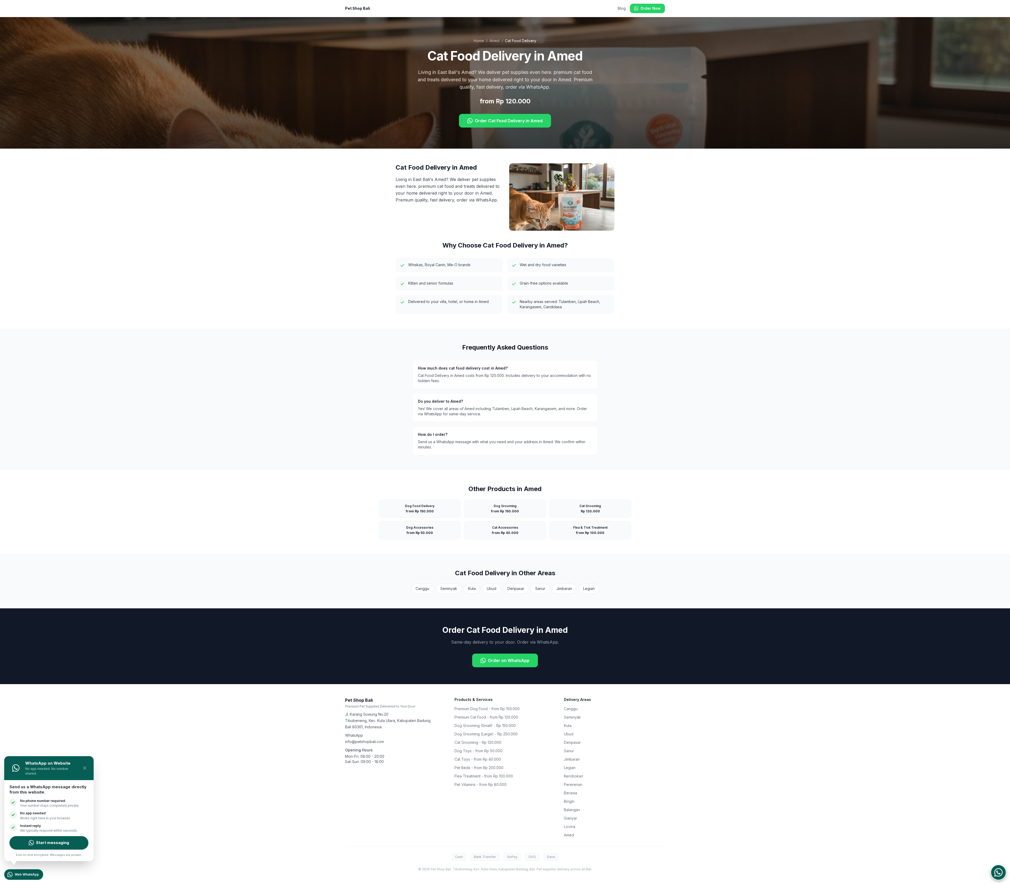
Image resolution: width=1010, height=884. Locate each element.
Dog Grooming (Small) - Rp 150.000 (485, 725)
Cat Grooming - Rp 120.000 (477, 742)
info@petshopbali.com (364, 741)
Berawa (570, 793)
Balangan (572, 809)
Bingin (569, 801)
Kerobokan (573, 776)
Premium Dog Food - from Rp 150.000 (487, 708)
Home (479, 40)
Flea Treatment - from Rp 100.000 (483, 776)
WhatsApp (354, 735)
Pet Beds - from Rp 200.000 (478, 767)
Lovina (569, 826)
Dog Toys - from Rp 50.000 (478, 751)
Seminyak (448, 588)
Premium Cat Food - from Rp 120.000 (486, 717)
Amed (494, 40)
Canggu (422, 588)
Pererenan (573, 784)
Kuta (472, 588)
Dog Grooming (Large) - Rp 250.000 (486, 734)
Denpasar (515, 588)
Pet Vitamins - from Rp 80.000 (480, 784)
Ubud (491, 588)
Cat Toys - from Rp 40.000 (477, 759)
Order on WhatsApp (508, 660)
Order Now (650, 8)
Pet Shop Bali (357, 8)
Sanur (540, 588)
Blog (622, 8)
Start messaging (52, 842)
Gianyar (570, 818)
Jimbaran (564, 588)
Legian (589, 588)
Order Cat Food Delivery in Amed (509, 120)
